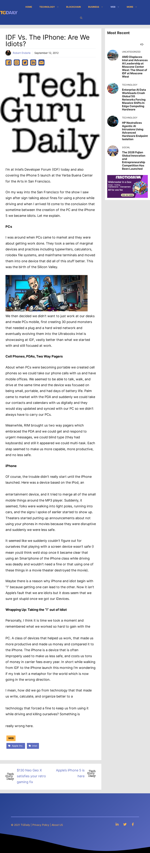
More (130, 6)
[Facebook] (132, 824)
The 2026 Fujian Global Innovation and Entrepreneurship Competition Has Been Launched (133, 160)
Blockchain (73, 6)
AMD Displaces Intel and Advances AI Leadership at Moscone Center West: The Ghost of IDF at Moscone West (135, 66)
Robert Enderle (22, 52)
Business (93, 6)
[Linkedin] (117, 824)
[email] (41, 62)
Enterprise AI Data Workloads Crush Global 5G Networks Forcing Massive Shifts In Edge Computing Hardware (134, 99)
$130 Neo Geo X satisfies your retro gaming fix (31, 776)
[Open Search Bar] (81, 17)
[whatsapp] (17, 62)
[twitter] (25, 62)
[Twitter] (125, 824)
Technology (47, 6)
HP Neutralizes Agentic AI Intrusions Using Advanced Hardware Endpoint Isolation (135, 131)
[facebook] (8, 62)
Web (112, 6)
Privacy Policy (40, 824)
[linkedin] (33, 62)
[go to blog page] (142, 44)
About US (57, 824)
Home (28, 6)
